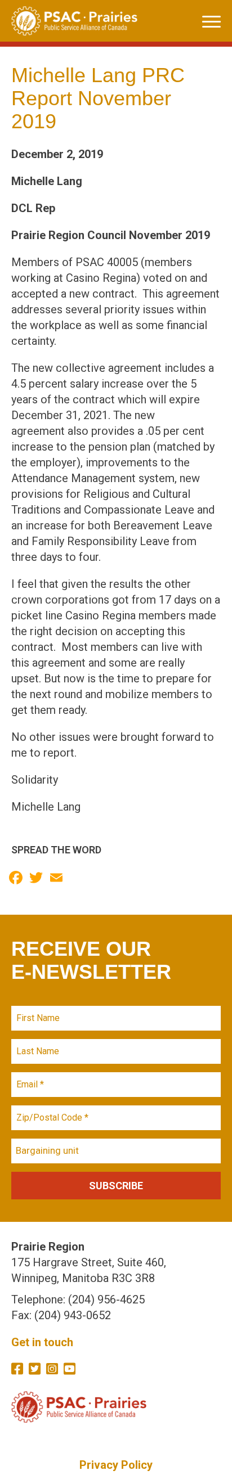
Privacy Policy (116, 1465)
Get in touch (42, 1342)
